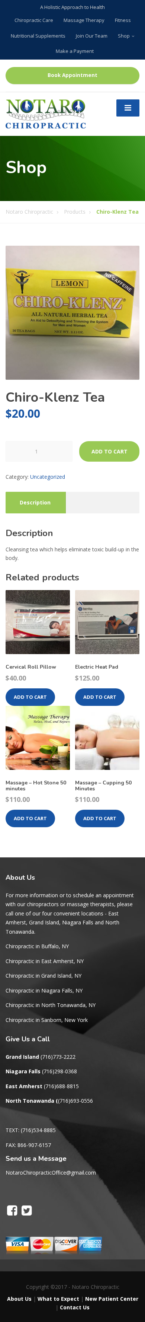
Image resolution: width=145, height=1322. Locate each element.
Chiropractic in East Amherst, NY (45, 961)
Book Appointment (72, 75)
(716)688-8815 (61, 1086)
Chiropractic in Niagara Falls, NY (44, 990)
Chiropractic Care (33, 20)
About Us (19, 1298)
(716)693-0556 (75, 1100)
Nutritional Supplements (38, 35)
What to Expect (58, 1298)
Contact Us (75, 1307)
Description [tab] (35, 502)
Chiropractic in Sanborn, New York (47, 1019)
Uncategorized (47, 476)
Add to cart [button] (30, 697)
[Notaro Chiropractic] (46, 113)
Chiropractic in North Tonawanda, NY (51, 1005)
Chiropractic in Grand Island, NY (43, 975)
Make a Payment (75, 51)
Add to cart (109, 451)
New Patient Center (111, 1298)
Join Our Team (91, 35)
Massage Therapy (84, 20)
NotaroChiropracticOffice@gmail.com (51, 1172)
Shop (124, 35)
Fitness (123, 20)
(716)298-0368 (59, 1071)
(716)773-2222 (58, 1056)
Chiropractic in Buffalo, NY (37, 946)
